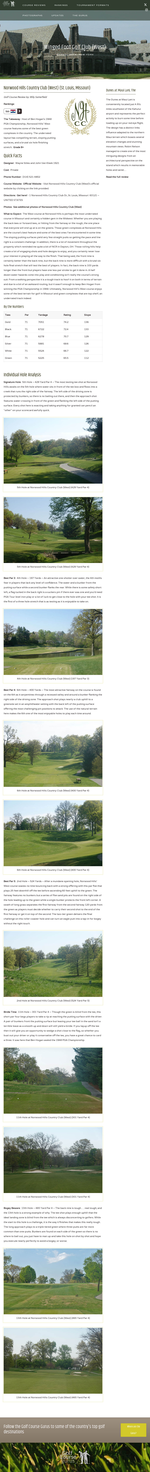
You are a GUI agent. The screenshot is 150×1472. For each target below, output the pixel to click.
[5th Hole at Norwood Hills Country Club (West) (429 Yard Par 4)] (53, 450)
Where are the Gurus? (133, 1430)
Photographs (33, 15)
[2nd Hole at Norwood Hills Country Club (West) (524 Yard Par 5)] (53, 963)
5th (8, 111)
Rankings (61, 5)
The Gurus (80, 15)
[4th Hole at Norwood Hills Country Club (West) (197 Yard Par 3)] (53, 641)
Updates (57, 15)
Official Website (32, 183)
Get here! (22, 195)
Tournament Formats (93, 5)
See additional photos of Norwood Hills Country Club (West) (47, 206)
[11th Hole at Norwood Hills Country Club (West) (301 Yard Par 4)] (53, 1080)
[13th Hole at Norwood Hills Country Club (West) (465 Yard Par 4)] (53, 1281)
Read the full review (117, 176)
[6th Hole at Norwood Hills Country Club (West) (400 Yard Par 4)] (53, 753)
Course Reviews (34, 5)
